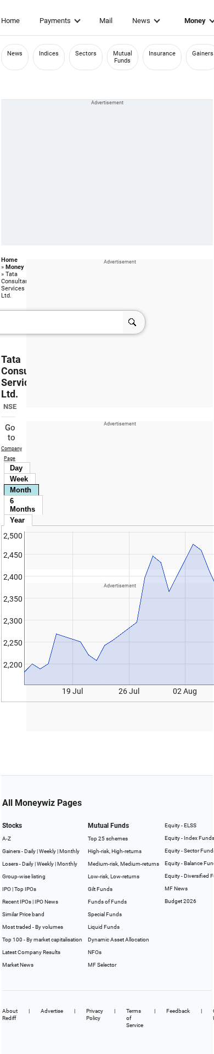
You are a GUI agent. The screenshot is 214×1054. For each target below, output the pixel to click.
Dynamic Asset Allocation (118, 939)
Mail (105, 20)
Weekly (47, 851)
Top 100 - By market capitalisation (42, 939)
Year (17, 520)
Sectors (86, 53)
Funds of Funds (107, 901)
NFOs (95, 952)
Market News (17, 964)
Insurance (162, 53)
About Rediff (10, 1014)
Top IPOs (25, 889)
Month (20, 490)
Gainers (202, 53)
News (141, 20)
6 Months (22, 505)
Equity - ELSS (180, 825)
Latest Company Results (31, 952)
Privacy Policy (94, 1014)
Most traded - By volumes (32, 926)
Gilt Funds (100, 889)
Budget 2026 (180, 901)
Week (19, 479)
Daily (30, 851)
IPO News (46, 901)
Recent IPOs (16, 901)
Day (16, 468)
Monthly (69, 851)
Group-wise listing (24, 876)
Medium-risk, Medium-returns (123, 863)
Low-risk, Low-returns (113, 876)
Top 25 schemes (108, 838)
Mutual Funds (122, 57)
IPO (6, 889)
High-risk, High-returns (115, 851)
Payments (55, 20)
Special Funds (105, 914)
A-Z (6, 838)
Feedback (178, 1010)
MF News (176, 888)
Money (14, 267)
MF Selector (102, 964)
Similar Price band (23, 914)
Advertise (52, 1010)
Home (10, 20)
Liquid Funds (104, 926)
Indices (49, 53)
